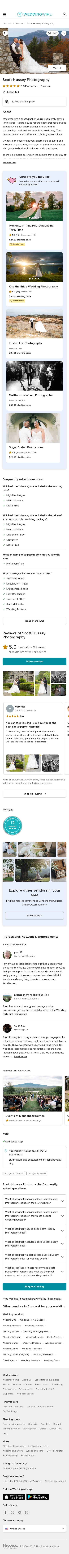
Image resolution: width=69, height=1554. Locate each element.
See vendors (34, 915)
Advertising (57, 1384)
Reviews (19, 1406)
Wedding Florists (11, 1331)
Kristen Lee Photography (25, 343)
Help (5, 1433)
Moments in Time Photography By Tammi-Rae (31, 228)
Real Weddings (10, 1455)
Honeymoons (28, 1455)
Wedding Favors (52, 1360)
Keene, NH (13, 92)
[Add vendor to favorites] (63, 33)
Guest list (45, 1424)
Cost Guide (55, 1428)
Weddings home (11, 1379)
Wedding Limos (10, 1348)
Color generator (55, 1450)
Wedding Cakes (53, 1343)
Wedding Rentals (34, 1337)
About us (26, 1379)
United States (17, 1528)
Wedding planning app (14, 1446)
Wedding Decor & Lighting (16, 1354)
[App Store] (14, 1499)
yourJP (18, 952)
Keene (19, 23)
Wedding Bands (10, 1343)
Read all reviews (33, 793)
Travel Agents (10, 1360)
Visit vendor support (55, 1481)
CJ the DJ (20, 1025)
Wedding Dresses (32, 1343)
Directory (7, 1406)
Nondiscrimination (12, 1384)
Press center (41, 1384)
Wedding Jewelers (30, 1360)
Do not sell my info (45, 1389)
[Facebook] (5, 1512)
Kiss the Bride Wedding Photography (33, 286)
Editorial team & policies (47, 1379)
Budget (57, 1424)
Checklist (33, 1424)
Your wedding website (14, 1424)
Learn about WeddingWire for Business (22, 1481)
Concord (7, 23)
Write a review (34, 661)
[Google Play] (37, 1499)
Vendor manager (11, 1428)
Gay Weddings (10, 1411)
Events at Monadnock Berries (31, 994)
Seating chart (29, 1428)
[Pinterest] (19, 1512)
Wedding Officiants (12, 1337)
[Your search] (5, 33)
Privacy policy (26, 1389)
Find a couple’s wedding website (19, 1468)
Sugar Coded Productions (26, 447)
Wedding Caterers (34, 1325)
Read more (9, 162)
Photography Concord (14, 1173)
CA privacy (8, 1393)
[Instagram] (27, 1512)
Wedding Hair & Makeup (32, 1319)
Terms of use (9, 1389)
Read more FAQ (34, 621)
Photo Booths (54, 1337)
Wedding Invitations (43, 1354)
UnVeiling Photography (48, 1298)
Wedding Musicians (32, 1348)
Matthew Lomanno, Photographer (31, 395)
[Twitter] (12, 1512)
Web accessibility (25, 1393)
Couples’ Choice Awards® (40, 1406)
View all (57, 68)
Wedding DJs (9, 1319)
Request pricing (34, 1286)
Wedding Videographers (35, 1331)
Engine (43, 1428)
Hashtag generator (38, 1446)
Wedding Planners (12, 1325)
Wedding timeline (34, 1450)
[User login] (64, 14)
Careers (28, 1384)
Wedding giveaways (13, 1450)
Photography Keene (36, 1173)
